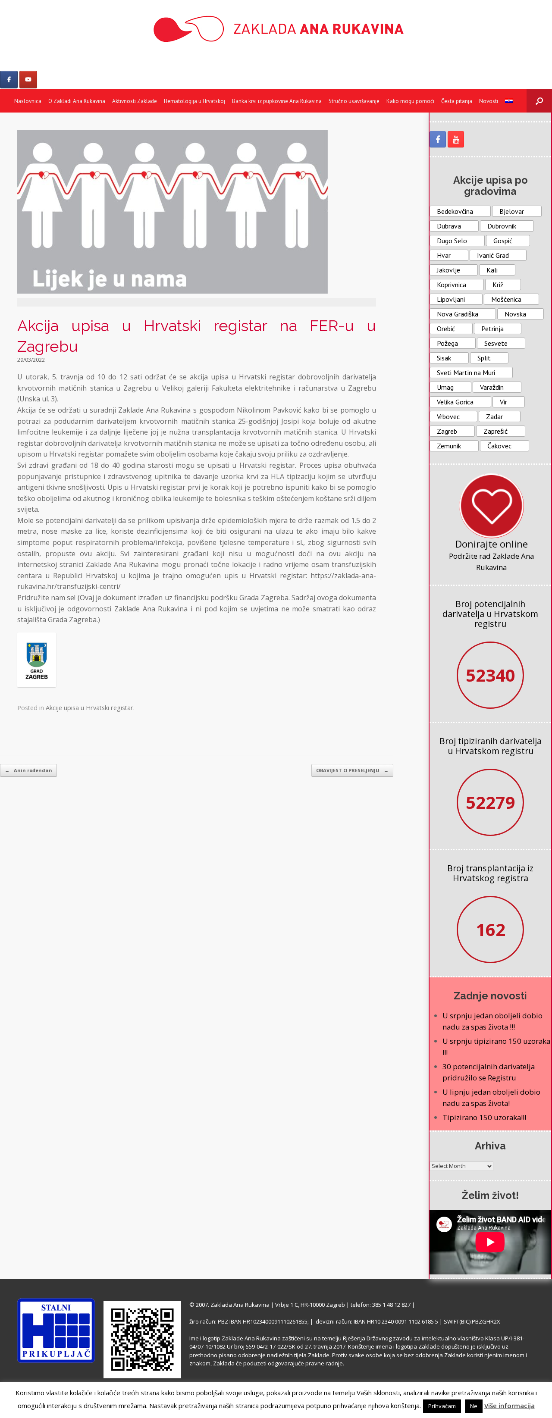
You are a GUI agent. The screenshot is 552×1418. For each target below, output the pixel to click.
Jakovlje (448, 270)
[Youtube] (28, 79)
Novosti (488, 101)
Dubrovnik (501, 226)
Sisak (444, 358)
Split (484, 358)
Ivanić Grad (493, 255)
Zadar (494, 416)
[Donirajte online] (491, 505)
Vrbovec (448, 416)
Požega (447, 343)
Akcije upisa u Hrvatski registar (89, 708)
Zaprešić (495, 431)
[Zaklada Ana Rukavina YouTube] (456, 139)
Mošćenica (506, 299)
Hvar (444, 255)
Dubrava (449, 226)
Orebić (446, 328)
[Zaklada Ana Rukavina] (276, 28)
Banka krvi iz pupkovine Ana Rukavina (277, 101)
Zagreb (447, 431)
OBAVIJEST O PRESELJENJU (352, 770)
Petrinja (492, 328)
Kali (492, 270)
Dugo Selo (452, 240)
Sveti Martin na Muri (466, 372)
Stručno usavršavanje (354, 101)
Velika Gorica (455, 402)
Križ (497, 284)
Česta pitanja (456, 101)
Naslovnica (27, 101)
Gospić (502, 240)
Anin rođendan (28, 770)
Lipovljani (451, 299)
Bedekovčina (455, 211)
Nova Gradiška (457, 314)
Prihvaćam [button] (442, 1406)
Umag (445, 387)
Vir (503, 402)
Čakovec (499, 445)
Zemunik (449, 445)
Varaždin (492, 387)
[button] (539, 101)
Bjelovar (511, 211)
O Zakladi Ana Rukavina (76, 101)
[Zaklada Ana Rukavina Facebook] (438, 139)
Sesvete (496, 343)
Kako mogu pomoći (410, 101)
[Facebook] (9, 79)
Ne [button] (473, 1406)
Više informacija (509, 1405)
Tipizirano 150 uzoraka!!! (484, 1117)
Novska (515, 314)
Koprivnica (451, 284)
